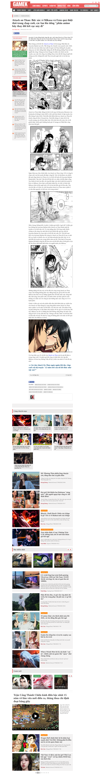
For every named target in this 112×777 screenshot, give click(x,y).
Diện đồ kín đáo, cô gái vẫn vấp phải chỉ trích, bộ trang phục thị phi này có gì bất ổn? (56, 597)
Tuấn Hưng (43, 591)
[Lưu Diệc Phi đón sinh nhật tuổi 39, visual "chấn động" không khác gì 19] (63, 439)
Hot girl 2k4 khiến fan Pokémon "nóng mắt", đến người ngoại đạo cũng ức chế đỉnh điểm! (55, 494)
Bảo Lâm (43, 524)
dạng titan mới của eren (35, 392)
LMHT (29, 10)
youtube (96, 2)
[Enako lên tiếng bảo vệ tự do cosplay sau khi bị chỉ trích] (63, 420)
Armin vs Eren (47, 389)
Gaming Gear (50, 591)
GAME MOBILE (37, 5)
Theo (50, 375)
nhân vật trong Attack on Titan (37, 387)
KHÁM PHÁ (52, 5)
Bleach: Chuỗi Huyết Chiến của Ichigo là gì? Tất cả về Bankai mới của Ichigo (19, 93)
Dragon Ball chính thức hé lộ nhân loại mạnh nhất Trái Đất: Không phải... (21, 448)
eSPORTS (45, 5)
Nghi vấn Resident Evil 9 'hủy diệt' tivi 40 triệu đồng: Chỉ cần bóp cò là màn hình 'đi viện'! (20, 110)
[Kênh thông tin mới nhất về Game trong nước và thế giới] (20, 4)
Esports (48, 543)
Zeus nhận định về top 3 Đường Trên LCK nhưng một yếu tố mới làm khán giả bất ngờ (55, 534)
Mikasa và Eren (57, 389)
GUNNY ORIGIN (21, 10)
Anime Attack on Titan (53, 384)
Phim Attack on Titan (40, 384)
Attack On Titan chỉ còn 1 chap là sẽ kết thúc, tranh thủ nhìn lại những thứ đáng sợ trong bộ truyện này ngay (20, 63)
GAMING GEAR (64, 10)
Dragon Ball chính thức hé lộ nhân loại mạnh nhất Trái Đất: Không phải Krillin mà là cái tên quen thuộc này (56, 740)
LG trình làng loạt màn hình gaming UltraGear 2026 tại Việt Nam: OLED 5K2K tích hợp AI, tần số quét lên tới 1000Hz (55, 578)
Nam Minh (43, 543)
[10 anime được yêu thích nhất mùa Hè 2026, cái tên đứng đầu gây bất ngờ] (42, 420)
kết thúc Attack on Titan (36, 389)
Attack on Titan (48, 44)
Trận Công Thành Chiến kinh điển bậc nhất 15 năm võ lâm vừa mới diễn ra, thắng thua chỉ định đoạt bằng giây (41, 698)
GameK (16, 16)
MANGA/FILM (61, 5)
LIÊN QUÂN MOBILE (39, 10)
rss (99, 2)
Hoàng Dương (44, 482)
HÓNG (69, 5)
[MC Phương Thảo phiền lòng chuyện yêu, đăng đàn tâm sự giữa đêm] (25, 480)
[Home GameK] (14, 10)
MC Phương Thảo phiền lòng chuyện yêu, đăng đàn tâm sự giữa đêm (54, 474)
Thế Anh (43, 663)
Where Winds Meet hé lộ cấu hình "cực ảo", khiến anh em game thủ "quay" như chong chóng (56, 654)
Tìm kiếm (97, 6)
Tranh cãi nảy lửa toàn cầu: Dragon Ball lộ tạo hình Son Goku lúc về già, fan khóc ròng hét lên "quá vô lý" (20, 135)
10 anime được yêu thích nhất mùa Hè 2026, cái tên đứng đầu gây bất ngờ (42, 429)
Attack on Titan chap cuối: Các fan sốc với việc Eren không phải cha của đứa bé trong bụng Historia (19, 54)
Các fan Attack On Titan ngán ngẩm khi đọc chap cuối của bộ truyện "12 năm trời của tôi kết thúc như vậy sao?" (50, 367)
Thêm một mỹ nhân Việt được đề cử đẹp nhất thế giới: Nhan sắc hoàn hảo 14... (23, 467)
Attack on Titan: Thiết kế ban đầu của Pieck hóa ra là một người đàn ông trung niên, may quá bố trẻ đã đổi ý (20, 71)
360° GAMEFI (94, 10)
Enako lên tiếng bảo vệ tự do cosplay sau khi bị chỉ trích (61, 428)
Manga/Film (25, 16)
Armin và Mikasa (47, 392)
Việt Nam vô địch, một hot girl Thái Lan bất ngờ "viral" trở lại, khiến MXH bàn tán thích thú (56, 757)
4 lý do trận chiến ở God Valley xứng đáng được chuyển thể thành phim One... (42, 448)
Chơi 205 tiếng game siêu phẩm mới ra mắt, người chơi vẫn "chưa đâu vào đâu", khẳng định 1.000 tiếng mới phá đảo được (20, 102)
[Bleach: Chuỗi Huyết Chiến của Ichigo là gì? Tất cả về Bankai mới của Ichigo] (19, 85)
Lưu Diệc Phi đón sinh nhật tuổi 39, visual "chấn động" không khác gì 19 (63, 448)
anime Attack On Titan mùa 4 (55, 387)
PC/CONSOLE (84, 10)
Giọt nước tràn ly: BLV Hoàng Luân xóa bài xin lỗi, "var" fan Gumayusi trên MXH (20, 118)
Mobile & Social (52, 482)
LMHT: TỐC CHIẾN (52, 10)
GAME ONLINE (74, 10)
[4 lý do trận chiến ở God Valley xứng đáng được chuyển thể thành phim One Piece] (42, 439)
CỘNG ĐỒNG (75, 5)
